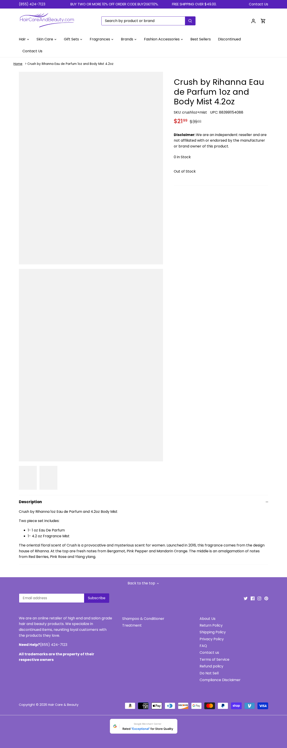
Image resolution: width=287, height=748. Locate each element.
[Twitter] (246, 598)
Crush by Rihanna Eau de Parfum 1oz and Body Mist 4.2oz (70, 64)
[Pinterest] (266, 598)
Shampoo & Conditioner (143, 618)
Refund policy (211, 666)
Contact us (209, 652)
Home (17, 64)
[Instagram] (259, 598)
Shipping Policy (213, 632)
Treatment (132, 625)
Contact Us (258, 4)
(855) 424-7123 (32, 4)
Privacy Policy (212, 639)
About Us (207, 618)
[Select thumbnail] (28, 478)
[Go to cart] (263, 21)
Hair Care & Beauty (63, 704)
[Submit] (190, 21)
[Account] (253, 21)
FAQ (203, 645)
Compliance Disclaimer (220, 679)
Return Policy (211, 625)
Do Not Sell (209, 673)
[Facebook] (252, 598)
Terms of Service (214, 659)
